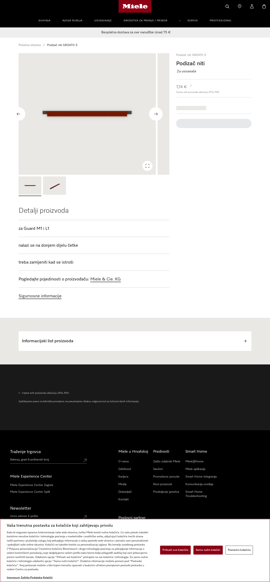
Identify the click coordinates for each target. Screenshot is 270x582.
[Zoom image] (147, 166)
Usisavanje (103, 20)
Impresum (13, 577)
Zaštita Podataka (31, 577)
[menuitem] (47, 20)
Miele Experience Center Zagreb (31, 485)
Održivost (124, 469)
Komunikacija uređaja (199, 484)
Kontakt (123, 499)
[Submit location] (85, 460)
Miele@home (194, 461)
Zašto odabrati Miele (166, 461)
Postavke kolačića (239, 550)
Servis (193, 20)
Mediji (122, 484)
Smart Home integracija (201, 476)
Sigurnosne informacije (40, 296)
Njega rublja (72, 20)
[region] (94, 114)
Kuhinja (45, 20)
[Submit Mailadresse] (85, 517)
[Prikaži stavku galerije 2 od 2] (54, 186)
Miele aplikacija (195, 469)
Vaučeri (158, 469)
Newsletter (20, 508)
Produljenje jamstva (166, 491)
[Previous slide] (18, 114)
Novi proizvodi (162, 484)
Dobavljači (125, 491)
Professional (221, 20)
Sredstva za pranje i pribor (145, 20)
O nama (123, 461)
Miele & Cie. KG (105, 279)
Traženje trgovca (25, 452)
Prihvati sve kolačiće (175, 550)
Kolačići (48, 577)
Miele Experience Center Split (30, 491)
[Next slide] (156, 114)
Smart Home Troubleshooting (196, 494)
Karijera (123, 476)
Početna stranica (30, 45)
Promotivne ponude (166, 476)
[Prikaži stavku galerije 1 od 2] (30, 186)
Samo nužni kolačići (208, 550)
